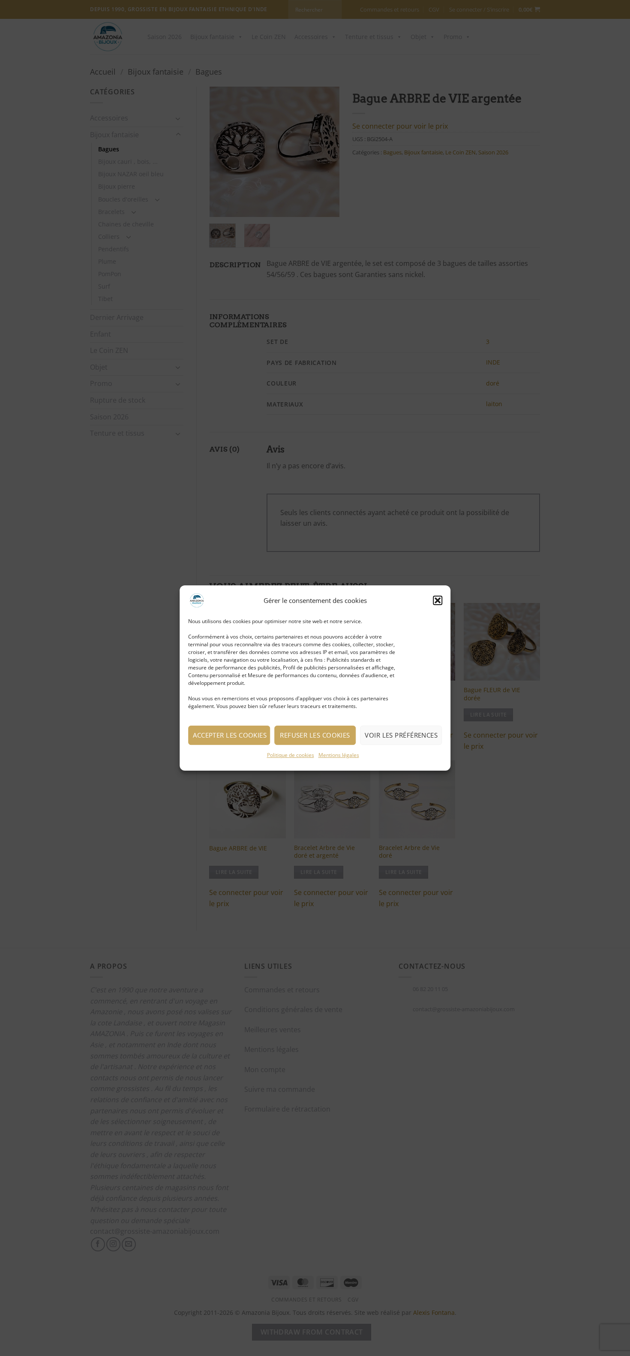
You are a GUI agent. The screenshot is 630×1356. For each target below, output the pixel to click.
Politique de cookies (290, 755)
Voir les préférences (401, 735)
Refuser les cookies (315, 735)
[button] (437, 600)
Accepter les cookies (230, 735)
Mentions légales (338, 755)
